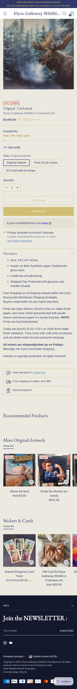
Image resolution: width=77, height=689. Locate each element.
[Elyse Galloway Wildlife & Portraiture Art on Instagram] (5, 643)
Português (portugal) (13, 656)
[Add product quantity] (6, 187)
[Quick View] (31, 482)
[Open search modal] (64, 13)
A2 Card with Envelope (21, 170)
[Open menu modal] (5, 13)
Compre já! (38, 211)
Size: (17, 155)
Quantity (8, 180)
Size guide (14, 147)
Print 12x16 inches (46, 162)
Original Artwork (16, 162)
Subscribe (67, 631)
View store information (19, 240)
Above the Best (19, 491)
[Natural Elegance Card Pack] (19, 550)
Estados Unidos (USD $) (45, 656)
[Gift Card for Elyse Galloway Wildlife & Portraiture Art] (54, 550)
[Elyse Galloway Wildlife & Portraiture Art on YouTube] (11, 643)
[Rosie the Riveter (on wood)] (54, 470)
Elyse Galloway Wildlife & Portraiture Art (29, 113)
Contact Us (39, 372)
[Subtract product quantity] (17, 187)
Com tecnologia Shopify (15, 672)
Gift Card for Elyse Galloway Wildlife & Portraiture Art (54, 576)
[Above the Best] (19, 470)
